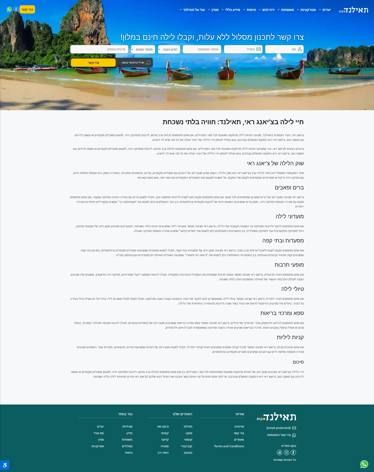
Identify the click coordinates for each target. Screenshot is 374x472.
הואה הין (163, 452)
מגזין (215, 9)
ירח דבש (268, 9)
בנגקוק (188, 452)
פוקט (189, 433)
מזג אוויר (99, 433)
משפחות (287, 9)
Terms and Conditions (229, 446)
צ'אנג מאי (163, 426)
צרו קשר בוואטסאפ (279, 435)
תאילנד (187, 426)
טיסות (251, 9)
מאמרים (239, 439)
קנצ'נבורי (186, 446)
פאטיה (165, 446)
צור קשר (27, 9)
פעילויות (127, 426)
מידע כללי (232, 9)
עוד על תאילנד (194, 9)
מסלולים (127, 446)
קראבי (165, 439)
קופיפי (165, 433)
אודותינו (239, 426)
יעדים (327, 9)
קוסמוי (188, 439)
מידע (129, 433)
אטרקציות (308, 9)
